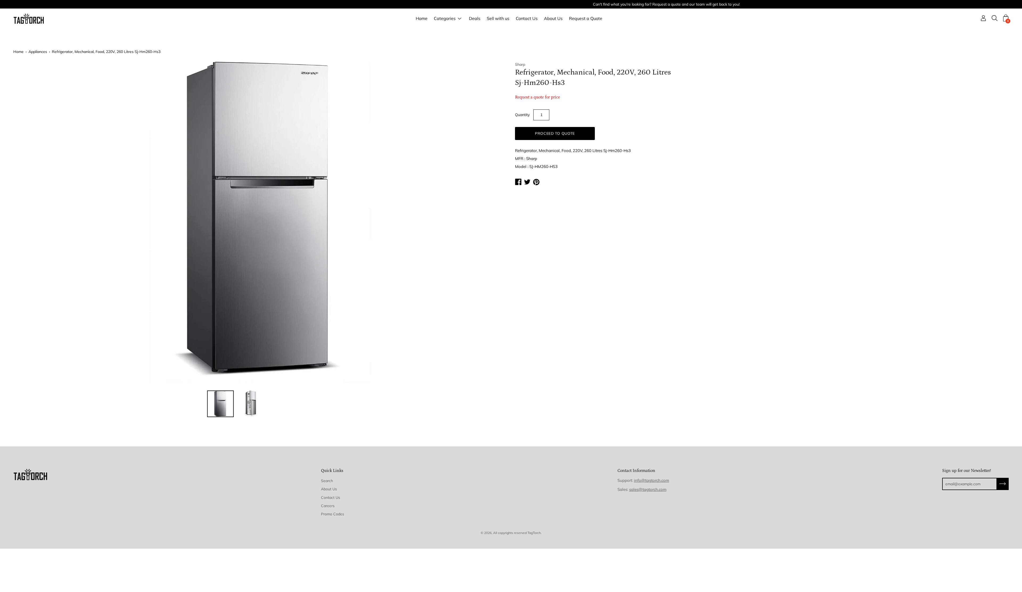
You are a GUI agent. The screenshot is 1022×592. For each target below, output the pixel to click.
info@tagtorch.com (651, 480)
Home (421, 18)
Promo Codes (332, 514)
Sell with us (498, 18)
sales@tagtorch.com (647, 489)
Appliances (37, 51)
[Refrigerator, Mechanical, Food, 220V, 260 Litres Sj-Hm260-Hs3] (220, 403)
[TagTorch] (29, 19)
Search (327, 480)
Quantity (522, 114)
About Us (553, 18)
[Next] (493, 222)
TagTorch (534, 533)
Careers (328, 505)
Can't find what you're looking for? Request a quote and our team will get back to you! (511, 4)
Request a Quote (585, 18)
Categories (445, 18)
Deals (474, 18)
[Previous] (26, 222)
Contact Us (527, 18)
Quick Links (332, 470)
